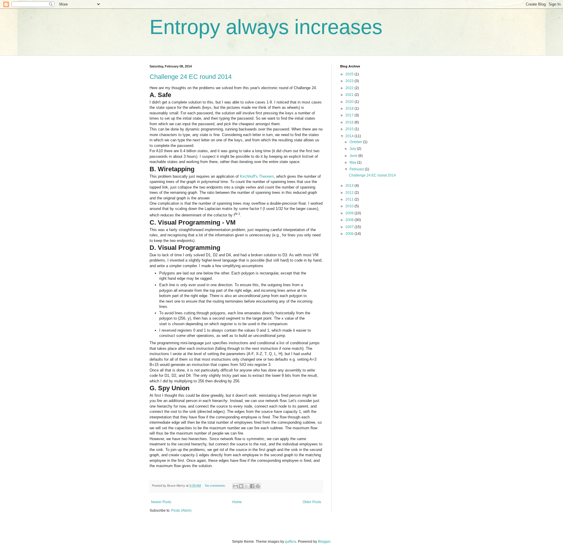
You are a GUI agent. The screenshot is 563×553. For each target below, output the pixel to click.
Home (237, 502)
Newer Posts (161, 502)
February (357, 169)
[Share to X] (247, 486)
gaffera (290, 542)
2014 (350, 136)
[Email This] (235, 486)
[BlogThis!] (241, 486)
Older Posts (312, 502)
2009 (350, 213)
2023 (350, 81)
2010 (350, 206)
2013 (350, 186)
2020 (350, 102)
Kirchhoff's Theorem (257, 176)
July (353, 149)
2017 (350, 115)
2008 (350, 220)
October (356, 142)
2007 (350, 227)
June (354, 156)
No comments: (216, 485)
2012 (350, 193)
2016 (350, 122)
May (353, 162)
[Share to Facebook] (252, 486)
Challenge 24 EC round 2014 (191, 76)
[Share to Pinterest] (258, 486)
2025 (350, 74)
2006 (350, 234)
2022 (350, 88)
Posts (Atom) (181, 510)
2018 (350, 108)
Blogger (324, 542)
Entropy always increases (266, 27)
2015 (350, 129)
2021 (350, 95)
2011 (350, 199)
